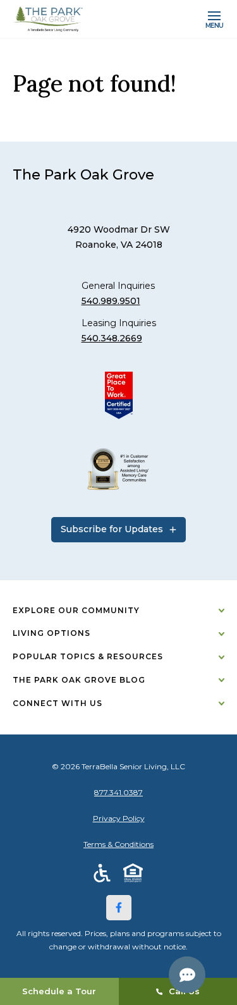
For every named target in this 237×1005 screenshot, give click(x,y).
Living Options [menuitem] (51, 633)
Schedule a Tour (59, 991)
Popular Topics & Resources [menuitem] (88, 656)
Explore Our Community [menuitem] (76, 610)
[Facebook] (118, 907)
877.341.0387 (118, 792)
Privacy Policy (119, 818)
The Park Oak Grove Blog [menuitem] (79, 680)
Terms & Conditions (118, 844)
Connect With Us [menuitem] (57, 703)
